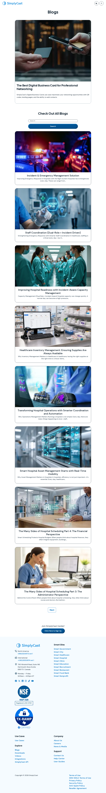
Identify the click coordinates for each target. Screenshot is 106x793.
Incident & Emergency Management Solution (53, 175)
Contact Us (59, 755)
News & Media (60, 746)
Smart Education (61, 664)
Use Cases (19, 740)
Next (52, 610)
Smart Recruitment (62, 667)
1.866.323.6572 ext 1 (25, 654)
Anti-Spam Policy (77, 785)
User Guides (59, 761)
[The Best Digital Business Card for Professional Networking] (53, 50)
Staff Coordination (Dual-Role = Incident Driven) (53, 232)
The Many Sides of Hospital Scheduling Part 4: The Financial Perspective (53, 532)
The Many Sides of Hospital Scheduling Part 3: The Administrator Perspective (53, 593)
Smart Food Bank (61, 673)
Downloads (20, 753)
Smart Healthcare (61, 655)
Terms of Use (75, 775)
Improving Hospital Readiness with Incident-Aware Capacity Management (53, 291)
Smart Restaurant (61, 670)
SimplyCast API (21, 762)
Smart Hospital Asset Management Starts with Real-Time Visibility (53, 472)
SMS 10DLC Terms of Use (80, 778)
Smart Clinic (59, 661)
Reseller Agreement (78, 788)
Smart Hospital (60, 658)
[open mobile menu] (101, 3)
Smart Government (62, 649)
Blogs (17, 750)
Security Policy (76, 783)
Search (53, 126)
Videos (18, 756)
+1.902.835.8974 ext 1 (26, 660)
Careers (57, 743)
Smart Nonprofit (61, 676)
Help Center (59, 758)
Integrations (20, 759)
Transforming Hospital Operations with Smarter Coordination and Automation (53, 412)
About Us (58, 740)
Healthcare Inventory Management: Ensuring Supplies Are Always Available (53, 352)
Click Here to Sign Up (53, 631)
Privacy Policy (75, 780)
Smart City (58, 652)
